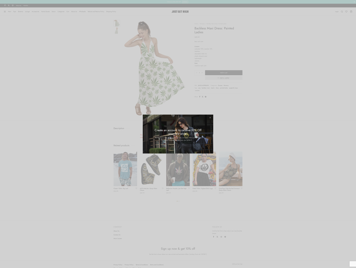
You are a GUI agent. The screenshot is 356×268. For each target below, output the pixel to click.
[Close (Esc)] (210, 117)
